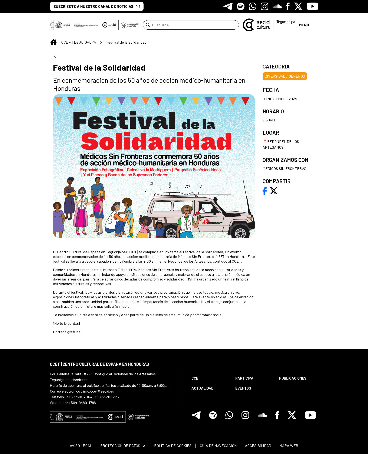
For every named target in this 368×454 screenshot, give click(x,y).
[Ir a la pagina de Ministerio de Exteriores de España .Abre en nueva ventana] (75, 25)
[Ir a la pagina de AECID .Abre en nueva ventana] (109, 25)
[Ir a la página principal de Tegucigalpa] (269, 25)
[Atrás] (55, 56)
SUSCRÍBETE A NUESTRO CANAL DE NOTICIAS (93, 6)
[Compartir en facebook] (265, 190)
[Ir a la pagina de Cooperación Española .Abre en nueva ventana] (130, 25)
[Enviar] (147, 24)
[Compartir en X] (273, 190)
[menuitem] (210, 378)
